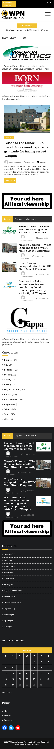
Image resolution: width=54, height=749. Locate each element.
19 (6, 679)
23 (34, 679)
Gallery (7, 379)
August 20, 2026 (43, 299)
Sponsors (8, 720)
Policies (7, 715)
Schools (8, 409)
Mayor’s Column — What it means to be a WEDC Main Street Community (35, 248)
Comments (31, 219)
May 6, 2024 (30, 162)
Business (8, 359)
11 (48, 667)
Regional (8, 404)
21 (20, 679)
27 (13, 685)
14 (20, 673)
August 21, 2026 (43, 274)
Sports (7, 414)
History (7, 384)
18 (48, 673)
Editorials (9, 137)
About (6, 711)
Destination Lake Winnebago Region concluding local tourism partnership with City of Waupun (32, 287)
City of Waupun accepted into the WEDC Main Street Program (27, 30)
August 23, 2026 (43, 238)
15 (27, 673)
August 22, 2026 (39, 256)
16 (34, 673)
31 (41, 685)
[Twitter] (50, 2)
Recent (7, 219)
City (6, 364)
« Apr (4, 692)
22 (27, 679)
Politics (7, 394)
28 (20, 685)
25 (48, 679)
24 (41, 679)
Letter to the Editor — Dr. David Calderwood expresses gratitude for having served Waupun (26, 149)
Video (6, 419)
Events (7, 374)
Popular (18, 219)
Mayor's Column (11, 389)
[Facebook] (47, 2)
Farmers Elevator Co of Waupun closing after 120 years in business (34, 230)
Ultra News (34, 745)
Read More (10, 180)
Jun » (9, 692)
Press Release (10, 399)
